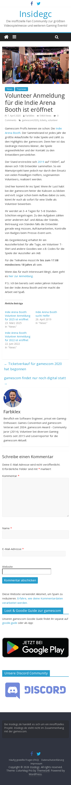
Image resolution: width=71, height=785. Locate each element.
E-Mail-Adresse (13, 549)
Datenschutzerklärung (52, 759)
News (9, 89)
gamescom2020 (30, 120)
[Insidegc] (6, 37)
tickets (43, 120)
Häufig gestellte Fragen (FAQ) (24, 759)
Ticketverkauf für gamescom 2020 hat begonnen (33, 366)
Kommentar (10, 476)
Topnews (21, 89)
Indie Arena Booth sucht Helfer (46, 313)
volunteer (53, 120)
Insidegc (35, 13)
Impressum (36, 763)
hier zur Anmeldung (21, 276)
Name (7, 528)
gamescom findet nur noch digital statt (35, 380)
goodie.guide (9, 623)
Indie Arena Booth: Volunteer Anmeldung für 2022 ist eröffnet (17, 336)
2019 (41, 162)
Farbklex (29, 115)
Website (7, 566)
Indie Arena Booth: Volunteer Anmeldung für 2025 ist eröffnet (17, 315)
